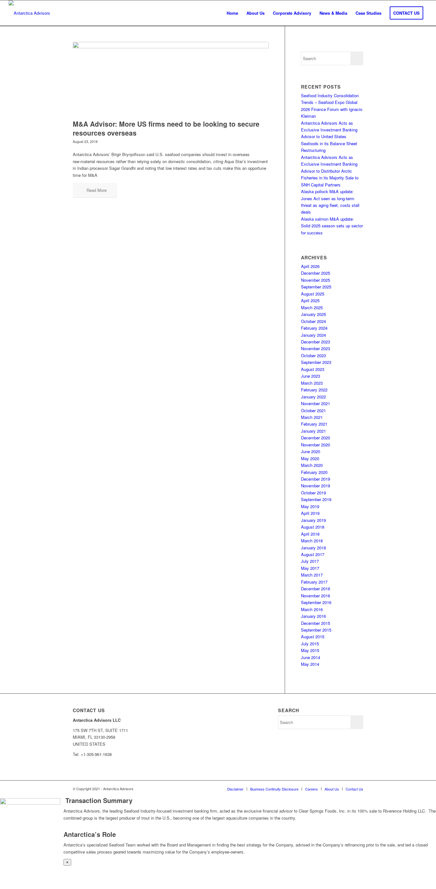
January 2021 (313, 431)
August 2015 (312, 636)
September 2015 (316, 630)
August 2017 (312, 554)
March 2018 (312, 541)
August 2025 (312, 294)
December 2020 (315, 438)
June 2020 (310, 451)
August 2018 (312, 527)
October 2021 (313, 410)
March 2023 (312, 383)
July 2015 (310, 644)
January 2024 (313, 335)
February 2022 (314, 390)
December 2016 (315, 589)
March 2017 (312, 575)
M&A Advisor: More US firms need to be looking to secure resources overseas (166, 128)
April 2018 (310, 534)
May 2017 (310, 568)
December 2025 (315, 273)
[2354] (171, 79)
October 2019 (313, 493)
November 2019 (315, 486)
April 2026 (310, 266)
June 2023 (310, 376)
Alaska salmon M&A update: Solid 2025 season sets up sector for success (332, 226)
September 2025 (316, 287)
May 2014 (310, 664)
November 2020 (315, 445)
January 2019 (313, 520)
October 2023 (313, 355)
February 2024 (314, 328)
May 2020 (310, 458)
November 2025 (315, 280)
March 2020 (312, 465)
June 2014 (310, 657)
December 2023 (315, 342)
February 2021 (314, 424)
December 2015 (315, 623)
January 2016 (313, 616)
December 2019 (315, 479)
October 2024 (313, 321)
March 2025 (312, 307)
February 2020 (314, 472)
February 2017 (314, 582)
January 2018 (313, 548)
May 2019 (310, 506)
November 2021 (315, 403)
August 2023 (312, 369)
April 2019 (310, 513)
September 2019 (316, 499)
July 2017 (310, 561)
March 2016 (312, 609)
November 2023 (315, 348)
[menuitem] (232, 13)
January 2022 (313, 397)
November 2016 (315, 596)
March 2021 (312, 417)
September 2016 (316, 602)
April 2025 (310, 300)
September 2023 (316, 362)
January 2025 (313, 314)
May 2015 (310, 650)
